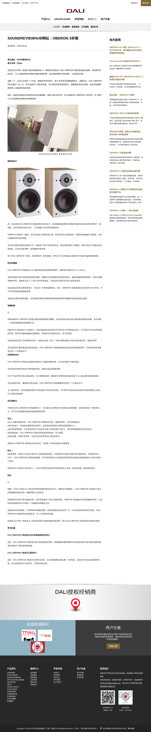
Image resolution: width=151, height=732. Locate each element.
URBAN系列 (11, 692)
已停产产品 (34, 3)
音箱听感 (80, 675)
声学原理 (57, 680)
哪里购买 (146, 3)
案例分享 (94, 27)
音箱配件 (10, 701)
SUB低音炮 (11, 696)
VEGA (9, 684)
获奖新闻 (75, 27)
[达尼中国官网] (75, 10)
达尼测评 (56, 27)
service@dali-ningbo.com (111, 683)
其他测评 (66, 27)
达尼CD (56, 673)
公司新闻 (85, 27)
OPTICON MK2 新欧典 (15, 680)
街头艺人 (57, 677)
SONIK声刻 (11, 682)
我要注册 (113, 646)
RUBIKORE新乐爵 (14, 677)
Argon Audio (62, 19)
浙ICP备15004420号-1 (89, 728)
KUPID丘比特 (12, 689)
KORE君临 (11, 673)
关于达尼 (25, 3)
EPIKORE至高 (12, 675)
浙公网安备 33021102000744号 (114, 728)
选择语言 (134, 3)
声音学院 (79, 19)
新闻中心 (92, 19)
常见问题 (80, 677)
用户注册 (105, 19)
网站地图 (131, 728)
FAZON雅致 (11, 699)
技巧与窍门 (58, 682)
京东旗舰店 (16, 3)
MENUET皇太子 (13, 687)
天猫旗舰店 (6, 3)
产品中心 (45, 19)
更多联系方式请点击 (107, 686)
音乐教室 (57, 675)
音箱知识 (33, 684)
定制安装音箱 (12, 694)
